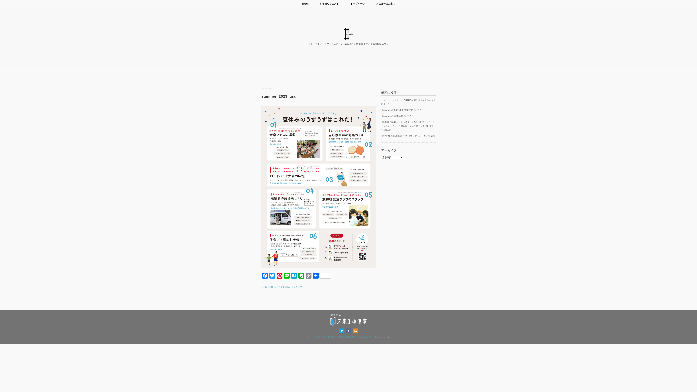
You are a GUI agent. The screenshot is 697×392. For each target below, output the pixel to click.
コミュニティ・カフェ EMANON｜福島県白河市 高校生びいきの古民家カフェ (341, 337)
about (305, 3)
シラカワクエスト (329, 3)
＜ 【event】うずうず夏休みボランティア (281, 287)
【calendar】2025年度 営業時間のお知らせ (402, 110)
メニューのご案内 (385, 3)
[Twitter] (342, 331)
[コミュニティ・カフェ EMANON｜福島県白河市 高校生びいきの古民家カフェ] (348, 30)
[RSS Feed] (355, 331)
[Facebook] (349, 331)
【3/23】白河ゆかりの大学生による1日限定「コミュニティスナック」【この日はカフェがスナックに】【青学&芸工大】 (408, 126)
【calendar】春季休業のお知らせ (397, 116)
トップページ (357, 3)
